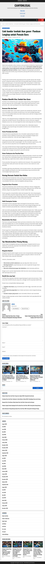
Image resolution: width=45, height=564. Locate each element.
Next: (34, 316)
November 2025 (5, 447)
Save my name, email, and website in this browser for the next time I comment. (19, 355)
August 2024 (4, 487)
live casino (4, 529)
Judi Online (4, 523)
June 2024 (4, 492)
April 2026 (4, 434)
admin (4, 37)
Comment (4, 327)
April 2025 (4, 466)
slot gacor (4, 531)
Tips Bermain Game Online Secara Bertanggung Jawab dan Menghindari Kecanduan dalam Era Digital (8, 378)
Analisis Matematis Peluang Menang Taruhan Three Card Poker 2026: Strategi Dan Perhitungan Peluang (20, 408)
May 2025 (4, 463)
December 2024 (5, 476)
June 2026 (4, 429)
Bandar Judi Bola (5, 516)
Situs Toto (22, 10)
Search (3, 384)
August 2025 (4, 455)
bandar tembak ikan (6, 28)
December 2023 (5, 508)
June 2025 (4, 461)
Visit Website (16, 308)
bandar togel (22, 13)
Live (42, 20)
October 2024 (4, 482)
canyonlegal (22, 5)
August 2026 (4, 424)
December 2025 (5, 445)
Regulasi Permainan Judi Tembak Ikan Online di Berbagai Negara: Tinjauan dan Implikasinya (36, 378)
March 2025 (4, 468)
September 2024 (5, 484)
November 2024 (5, 479)
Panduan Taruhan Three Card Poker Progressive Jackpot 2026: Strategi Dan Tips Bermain (18, 396)
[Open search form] (36, 20)
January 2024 (4, 505)
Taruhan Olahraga (5, 534)
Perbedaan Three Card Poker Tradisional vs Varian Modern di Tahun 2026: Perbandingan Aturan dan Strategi (21, 399)
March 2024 (4, 500)
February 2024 (4, 503)
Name (3, 342)
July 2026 (4, 426)
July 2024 (4, 489)
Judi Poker (4, 526)
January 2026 (4, 442)
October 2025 (4, 450)
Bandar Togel (4, 521)
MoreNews (26, 562)
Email (3, 347)
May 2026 (4, 432)
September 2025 (5, 453)
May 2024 (4, 495)
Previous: (12, 316)
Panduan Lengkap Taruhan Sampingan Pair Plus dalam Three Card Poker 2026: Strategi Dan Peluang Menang (21, 405)
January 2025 (4, 474)
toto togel (22, 15)
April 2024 (4, 497)
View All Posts (25, 308)
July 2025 (4, 458)
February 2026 (4, 439)
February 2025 (4, 471)
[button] (2, 20)
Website (4, 351)
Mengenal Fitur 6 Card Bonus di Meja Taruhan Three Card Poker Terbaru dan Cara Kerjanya (18, 402)
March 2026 (4, 437)
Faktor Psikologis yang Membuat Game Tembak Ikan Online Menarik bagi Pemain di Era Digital (22, 378)
